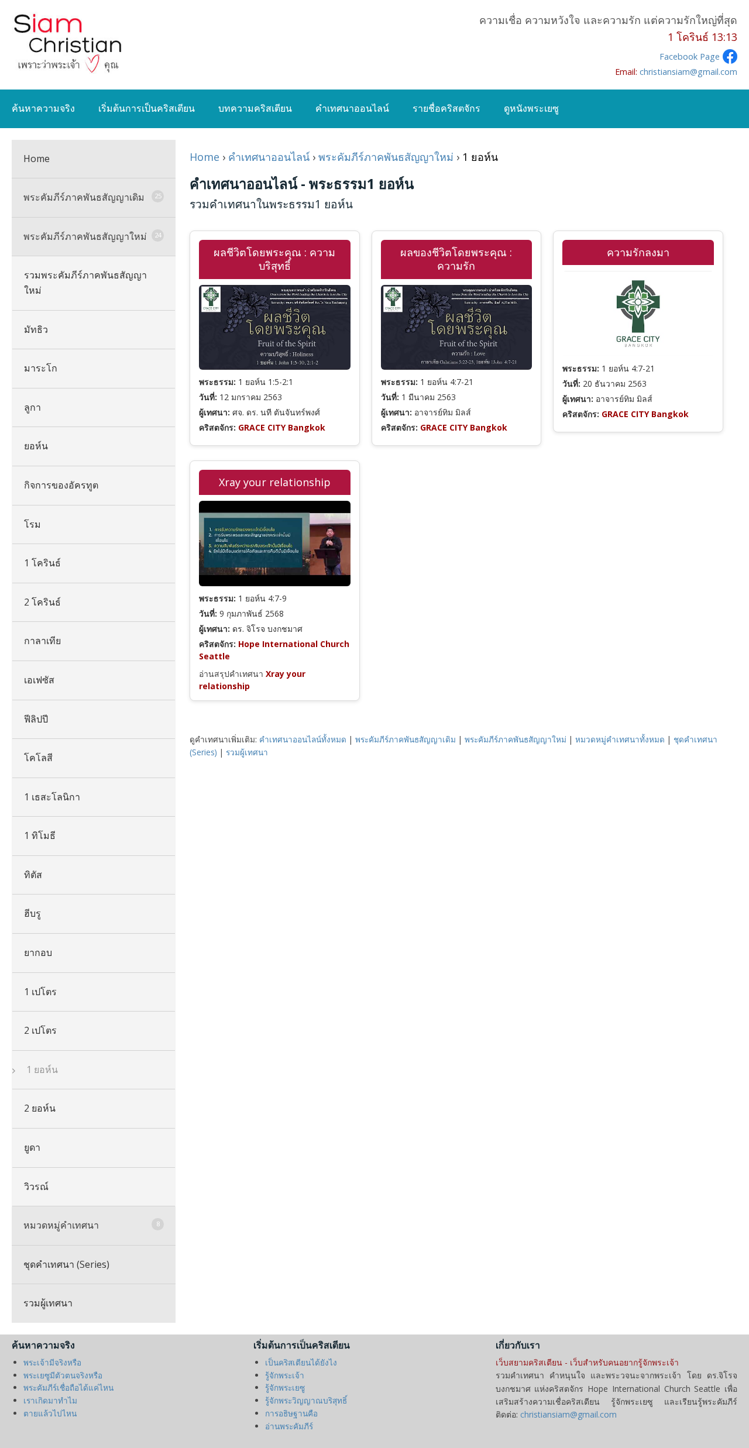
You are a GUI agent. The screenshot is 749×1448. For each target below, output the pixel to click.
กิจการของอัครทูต (61, 485)
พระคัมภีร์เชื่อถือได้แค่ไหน (68, 1387)
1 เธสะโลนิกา (52, 796)
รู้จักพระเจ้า (284, 1375)
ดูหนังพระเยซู (531, 108)
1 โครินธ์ (42, 562)
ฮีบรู (32, 913)
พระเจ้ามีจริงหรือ (52, 1362)
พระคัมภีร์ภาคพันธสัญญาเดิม (405, 739)
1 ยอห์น (41, 1069)
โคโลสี (38, 757)
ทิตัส (33, 874)
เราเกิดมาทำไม (50, 1400)
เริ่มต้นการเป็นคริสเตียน (146, 108)
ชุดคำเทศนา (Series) (66, 1264)
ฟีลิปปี (36, 719)
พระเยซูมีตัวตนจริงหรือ (62, 1375)
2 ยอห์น (40, 1108)
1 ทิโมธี (40, 835)
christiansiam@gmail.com (688, 71)
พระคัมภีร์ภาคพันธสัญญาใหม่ (385, 157)
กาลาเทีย (42, 640)
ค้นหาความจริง (43, 108)
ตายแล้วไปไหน (50, 1413)
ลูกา (32, 407)
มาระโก (40, 368)
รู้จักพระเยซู (285, 1387)
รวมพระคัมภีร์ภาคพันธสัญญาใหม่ (85, 283)
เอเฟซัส (39, 679)
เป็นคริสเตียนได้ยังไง (301, 1362)
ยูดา (32, 1147)
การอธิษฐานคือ (291, 1413)
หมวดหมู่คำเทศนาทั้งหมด (620, 739)
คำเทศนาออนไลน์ (352, 108)
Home (36, 158)
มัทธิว (36, 329)
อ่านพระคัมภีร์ (289, 1426)
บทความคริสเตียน (255, 108)
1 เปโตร (40, 991)
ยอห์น (36, 445)
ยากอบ (38, 952)
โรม (32, 524)
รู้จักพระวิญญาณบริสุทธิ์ (306, 1400)
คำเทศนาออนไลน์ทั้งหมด (302, 739)
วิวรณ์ (36, 1186)
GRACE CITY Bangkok (281, 427)
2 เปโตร (40, 1030)
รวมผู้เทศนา (48, 1302)
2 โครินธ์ (42, 602)
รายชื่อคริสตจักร (446, 108)
